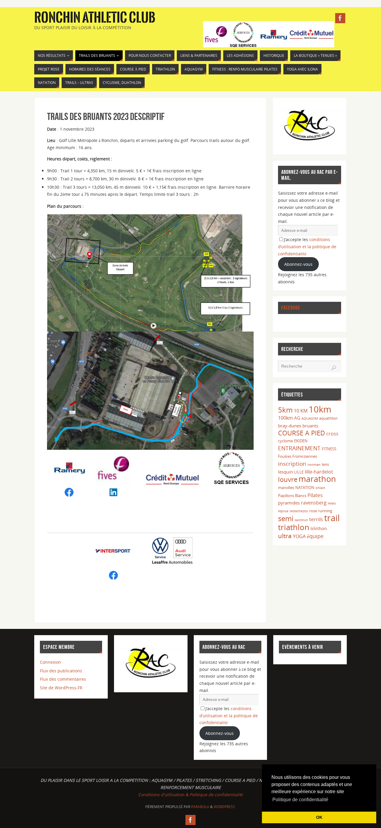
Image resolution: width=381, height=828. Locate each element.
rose (313, 510)
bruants (310, 426)
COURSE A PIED (301, 433)
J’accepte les (307, 247)
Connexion (50, 662)
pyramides (289, 503)
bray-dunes (289, 426)
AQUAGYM (310, 418)
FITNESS (329, 449)
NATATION (304, 487)
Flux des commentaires (63, 679)
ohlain (320, 488)
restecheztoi (299, 511)
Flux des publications (61, 671)
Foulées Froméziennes (297, 456)
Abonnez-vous (298, 264)
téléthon (318, 528)
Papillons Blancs (292, 495)
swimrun (301, 520)
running (325, 510)
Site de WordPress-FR (61, 687)
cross (332, 433)
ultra (285, 535)
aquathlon (328, 418)
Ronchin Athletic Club (94, 18)
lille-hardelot (319, 471)
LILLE (299, 472)
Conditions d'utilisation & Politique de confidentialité (190, 794)
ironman (314, 465)
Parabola (200, 806)
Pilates (315, 495)
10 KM (300, 410)
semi (285, 518)
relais (332, 503)
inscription (292, 463)
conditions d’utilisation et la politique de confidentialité (307, 247)
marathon (317, 479)
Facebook (290, 308)
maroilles (286, 487)
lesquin (285, 472)
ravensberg (314, 502)
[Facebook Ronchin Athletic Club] (340, 18)
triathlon (293, 527)
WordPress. (225, 806)
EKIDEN (300, 440)
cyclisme (285, 440)
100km (285, 418)
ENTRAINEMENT (299, 448)
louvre (287, 479)
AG (297, 418)
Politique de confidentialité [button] (300, 799)
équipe (315, 536)
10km (320, 409)
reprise (283, 511)
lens (325, 464)
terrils (316, 519)
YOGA (299, 536)
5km (285, 410)
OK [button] (319, 817)
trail (332, 518)
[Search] (334, 368)
